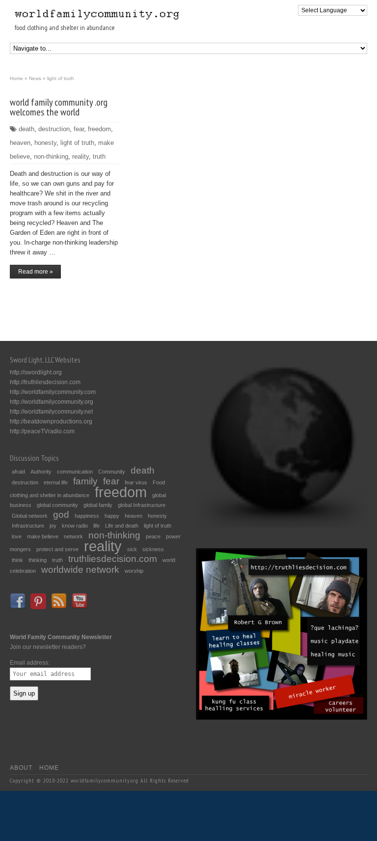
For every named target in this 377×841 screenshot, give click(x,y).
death (26, 129)
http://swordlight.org (36, 372)
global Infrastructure (141, 505)
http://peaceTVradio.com (42, 431)
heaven (20, 142)
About (21, 767)
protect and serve (57, 549)
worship (134, 571)
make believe (42, 536)
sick (132, 549)
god (61, 514)
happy (112, 516)
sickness (153, 549)
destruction (54, 129)
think (17, 560)
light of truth (77, 142)
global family (97, 505)
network (73, 536)
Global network (30, 516)
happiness (87, 516)
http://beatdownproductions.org (51, 421)
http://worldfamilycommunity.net (51, 411)
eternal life (56, 482)
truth (99, 156)
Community (111, 472)
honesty (45, 142)
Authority (41, 472)
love (17, 536)
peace (153, 536)
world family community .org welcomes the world (59, 107)
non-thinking (51, 156)
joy (53, 526)
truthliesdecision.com (112, 559)
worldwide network (80, 569)
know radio (75, 526)
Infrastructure (28, 526)
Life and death (121, 526)
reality (80, 156)
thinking (37, 560)
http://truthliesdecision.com (45, 382)
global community (57, 505)
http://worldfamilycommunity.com (53, 392)
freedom (99, 129)
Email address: (30, 662)
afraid (18, 472)
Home (49, 767)
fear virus (136, 482)
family (85, 481)
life (96, 526)
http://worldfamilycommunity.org (51, 401)
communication (75, 472)
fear (79, 129)
